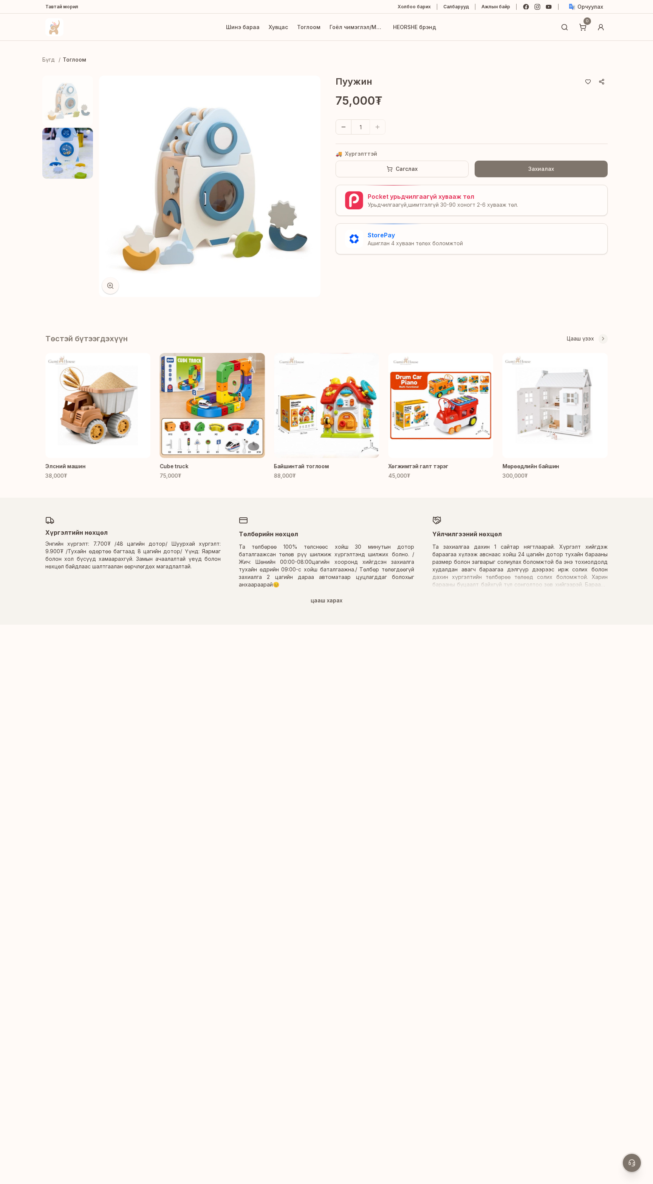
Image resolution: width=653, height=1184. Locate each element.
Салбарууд (456, 6)
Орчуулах (590, 6)
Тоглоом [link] (74, 59)
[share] (602, 82)
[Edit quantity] (394, 127)
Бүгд (48, 59)
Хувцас (278, 27)
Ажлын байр (495, 6)
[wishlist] (588, 82)
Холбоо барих (414, 6)
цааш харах (326, 600)
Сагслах (407, 169)
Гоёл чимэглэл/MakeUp (357, 27)
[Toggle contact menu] (632, 1163)
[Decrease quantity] (343, 127)
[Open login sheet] (601, 27)
